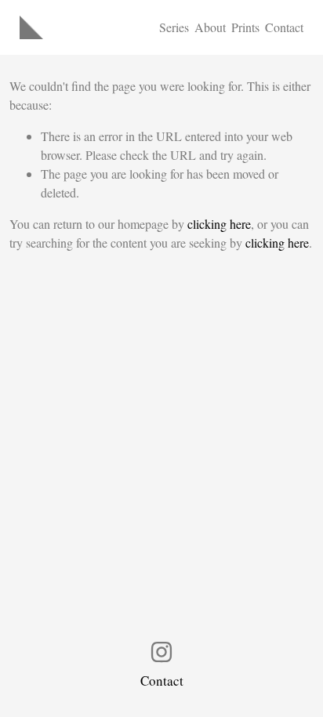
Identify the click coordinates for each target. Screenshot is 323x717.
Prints (245, 27)
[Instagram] (161, 652)
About (210, 27)
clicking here (219, 223)
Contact (284, 27)
